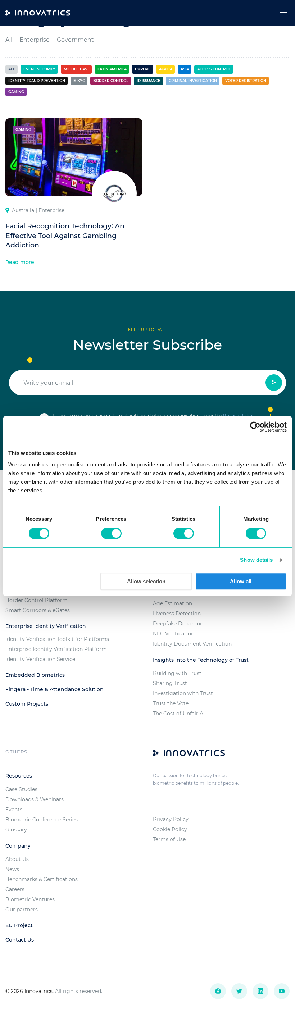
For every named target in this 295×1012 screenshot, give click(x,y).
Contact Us (19, 939)
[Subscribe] (274, 382)
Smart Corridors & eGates (37, 610)
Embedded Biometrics (35, 675)
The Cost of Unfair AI (179, 713)
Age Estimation (172, 603)
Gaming (16, 92)
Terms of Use (169, 839)
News (12, 869)
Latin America (112, 69)
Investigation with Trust (183, 693)
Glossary (16, 829)
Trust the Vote (171, 703)
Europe (143, 69)
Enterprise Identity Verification (45, 626)
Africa (165, 69)
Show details (256, 560)
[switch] (111, 533)
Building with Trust (177, 673)
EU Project (19, 925)
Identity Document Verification (192, 644)
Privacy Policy (238, 415)
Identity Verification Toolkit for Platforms (57, 639)
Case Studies (21, 789)
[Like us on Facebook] (218, 991)
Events (13, 809)
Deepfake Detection (178, 623)
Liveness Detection (177, 613)
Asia (185, 69)
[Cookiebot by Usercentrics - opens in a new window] (255, 426)
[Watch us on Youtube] (282, 991)
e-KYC (79, 80)
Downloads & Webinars (34, 799)
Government (75, 39)
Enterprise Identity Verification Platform (56, 649)
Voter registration (245, 80)
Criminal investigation (193, 80)
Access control (214, 69)
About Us (17, 859)
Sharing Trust (170, 683)
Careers (14, 889)
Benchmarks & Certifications (41, 879)
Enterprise (34, 39)
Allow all (240, 581)
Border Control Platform (36, 600)
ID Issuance (148, 80)
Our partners (21, 909)
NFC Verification (173, 633)
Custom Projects (26, 704)
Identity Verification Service (40, 659)
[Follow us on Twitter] (239, 991)
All (8, 39)
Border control (110, 80)
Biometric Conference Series (41, 819)
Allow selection (146, 581)
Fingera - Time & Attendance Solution (54, 689)
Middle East (76, 69)
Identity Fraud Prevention (36, 80)
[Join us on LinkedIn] (260, 991)
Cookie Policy (170, 829)
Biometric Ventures (30, 899)
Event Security (39, 69)
